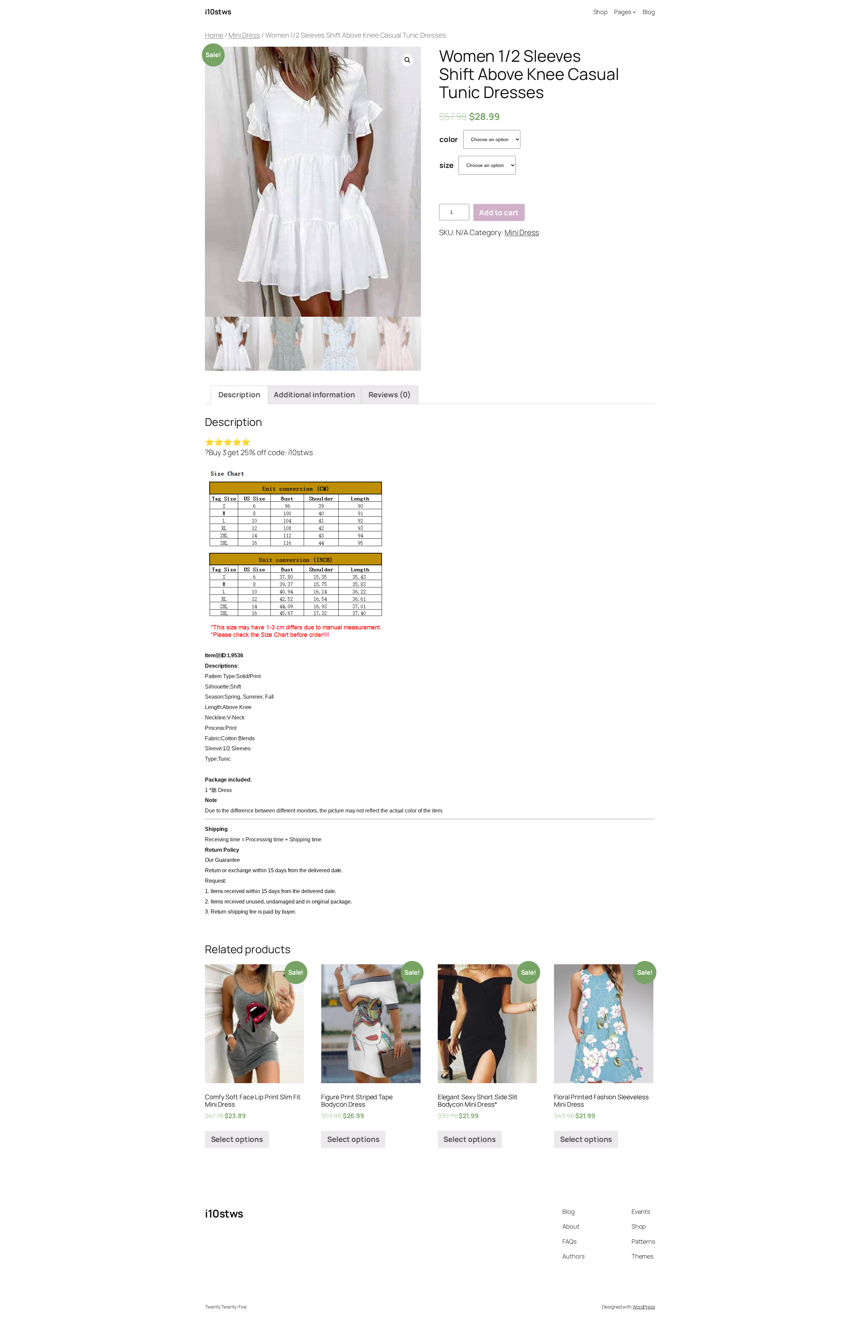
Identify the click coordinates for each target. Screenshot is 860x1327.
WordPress (644, 1306)
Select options (237, 1139)
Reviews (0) (390, 395)
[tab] (239, 395)
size (446, 165)
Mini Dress (244, 35)
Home (214, 35)
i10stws (218, 12)
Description (239, 395)
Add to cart (499, 213)
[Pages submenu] (634, 12)
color (448, 139)
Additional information (314, 395)
